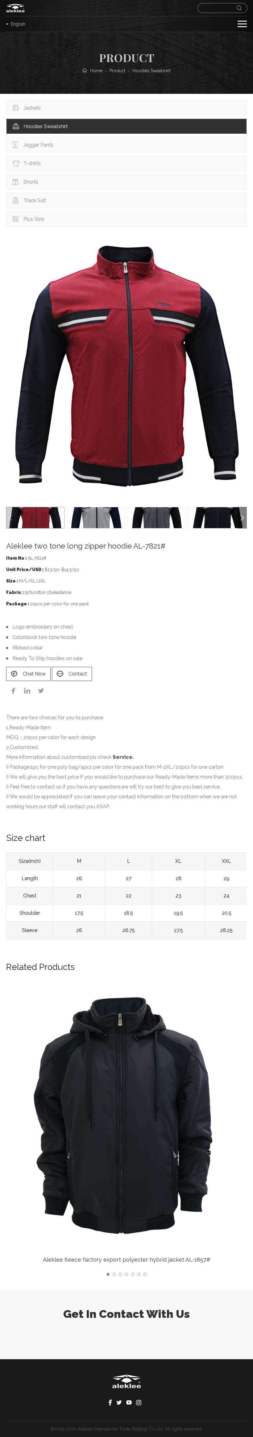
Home (96, 70)
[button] (242, 517)
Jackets (32, 108)
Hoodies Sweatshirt (45, 126)
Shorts (30, 182)
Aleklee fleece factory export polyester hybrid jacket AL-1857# (126, 1259)
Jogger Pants (38, 145)
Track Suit (34, 200)
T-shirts (32, 163)
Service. (123, 757)
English (18, 24)
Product (117, 70)
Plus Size (33, 219)
